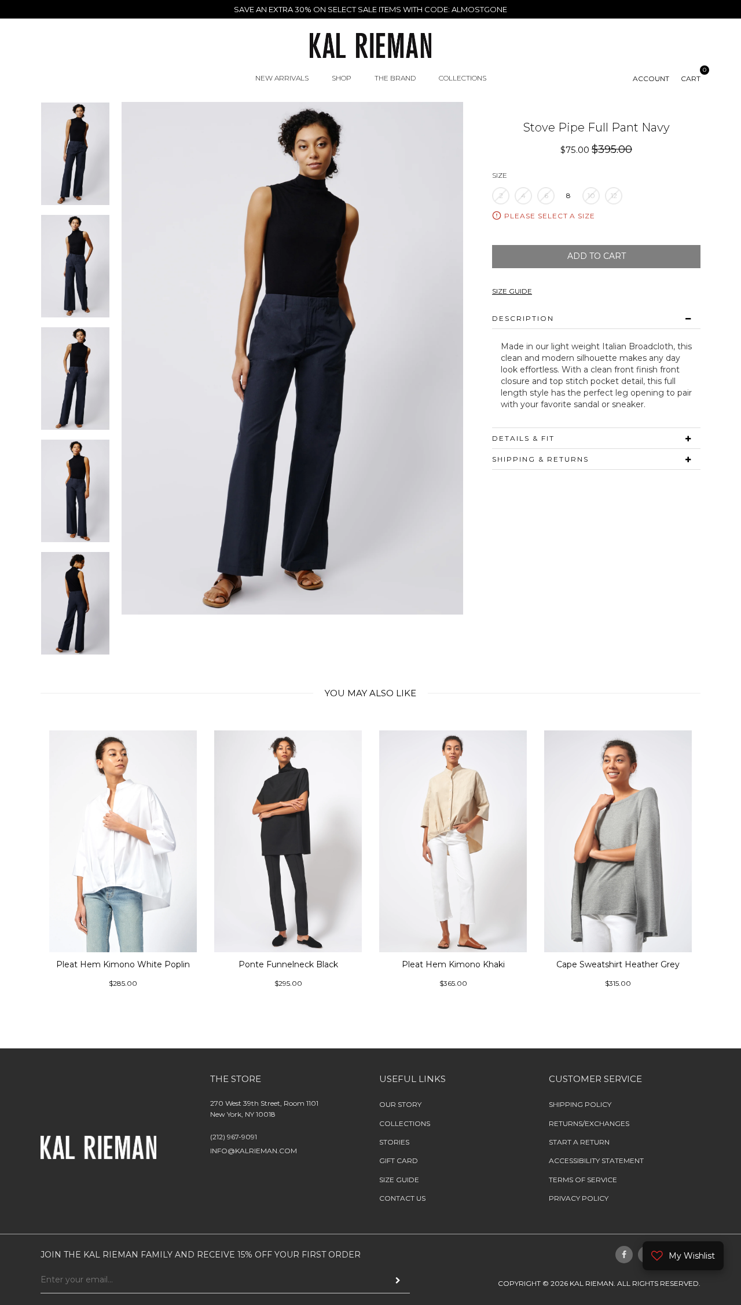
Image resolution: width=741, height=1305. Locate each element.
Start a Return (579, 1142)
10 (591, 195)
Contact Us (402, 1198)
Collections (404, 1122)
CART (690, 78)
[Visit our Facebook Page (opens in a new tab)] (624, 1254)
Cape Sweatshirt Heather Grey (618, 964)
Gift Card (398, 1160)
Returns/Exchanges (589, 1122)
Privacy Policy (578, 1198)
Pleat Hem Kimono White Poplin (123, 964)
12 (614, 195)
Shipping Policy (580, 1104)
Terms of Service (583, 1179)
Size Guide (399, 1179)
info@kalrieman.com (253, 1150)
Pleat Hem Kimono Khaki (453, 964)
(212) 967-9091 (233, 1136)
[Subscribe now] (398, 1280)
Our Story (400, 1104)
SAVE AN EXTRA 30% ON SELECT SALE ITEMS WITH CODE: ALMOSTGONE (370, 9)
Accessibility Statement (596, 1160)
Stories (394, 1142)
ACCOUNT (651, 78)
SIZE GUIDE (512, 291)
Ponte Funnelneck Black (288, 964)
